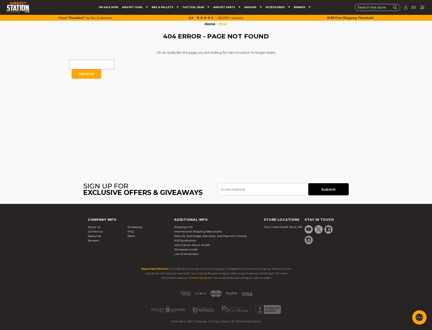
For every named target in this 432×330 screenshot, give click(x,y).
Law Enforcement (186, 254)
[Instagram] (309, 240)
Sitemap (201, 321)
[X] (319, 229)
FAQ (131, 231)
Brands (300, 7)
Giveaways (135, 227)
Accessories (276, 7)
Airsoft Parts (224, 7)
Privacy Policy (219, 321)
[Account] (403, 7)
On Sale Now (108, 7)
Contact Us (95, 231)
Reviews (93, 240)
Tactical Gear (193, 7)
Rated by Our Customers (85, 18)
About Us (94, 227)
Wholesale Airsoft (186, 249)
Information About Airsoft (192, 245)
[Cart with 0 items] (420, 7)
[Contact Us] (411, 7)
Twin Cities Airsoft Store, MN (283, 227)
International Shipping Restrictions (198, 231)
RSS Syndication (185, 240)
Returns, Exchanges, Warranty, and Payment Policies (210, 236)
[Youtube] (309, 229)
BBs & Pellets (163, 7)
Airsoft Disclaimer (200, 277)
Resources (94, 236)
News (131, 236)
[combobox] (377, 7)
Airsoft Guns (132, 7)
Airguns (250, 7)
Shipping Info (183, 227)
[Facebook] (328, 229)
